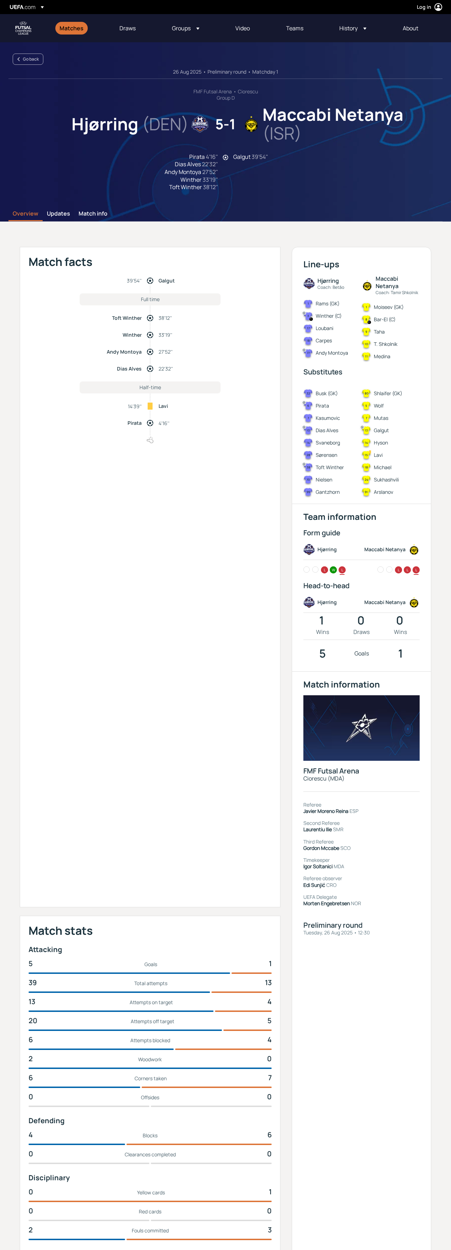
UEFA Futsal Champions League (23, 28)
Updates (58, 214)
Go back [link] (31, 59)
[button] (185, 28)
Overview (25, 214)
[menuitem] (80, 28)
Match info (93, 214)
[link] (71, 28)
